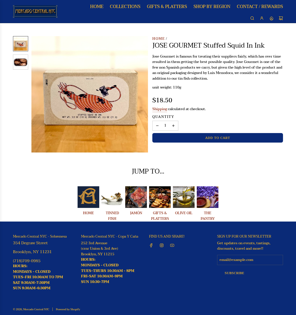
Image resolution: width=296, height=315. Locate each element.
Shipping (159, 109)
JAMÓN (136, 213)
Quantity (163, 117)
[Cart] (281, 18)
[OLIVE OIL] (184, 197)
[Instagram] (161, 245)
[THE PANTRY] (207, 197)
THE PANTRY (208, 216)
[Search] (252, 18)
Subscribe (234, 273)
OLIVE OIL (183, 213)
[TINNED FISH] (112, 197)
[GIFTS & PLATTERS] (160, 197)
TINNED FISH (112, 216)
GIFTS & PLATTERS (160, 216)
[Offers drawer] (271, 18)
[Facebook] (151, 245)
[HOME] (88, 197)
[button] (34, 94)
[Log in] (262, 18)
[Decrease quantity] (157, 125)
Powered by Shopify (68, 309)
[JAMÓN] (136, 197)
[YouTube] (172, 245)
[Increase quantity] (173, 125)
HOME (88, 213)
